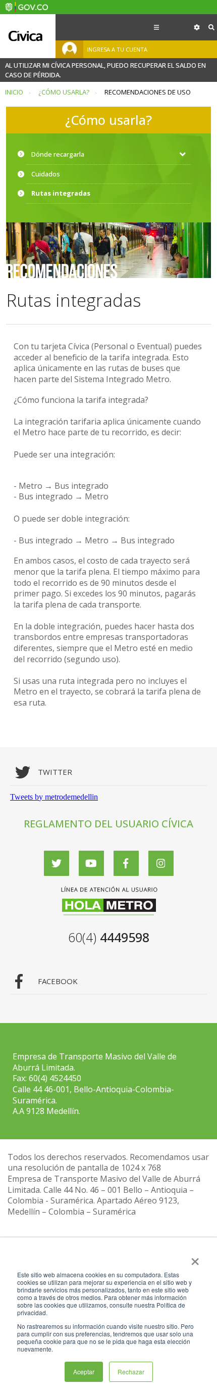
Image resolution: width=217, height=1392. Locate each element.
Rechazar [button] (131, 1371)
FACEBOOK (58, 981)
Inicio (14, 92)
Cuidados (45, 173)
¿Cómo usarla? (63, 92)
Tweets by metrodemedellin (54, 797)
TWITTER (55, 772)
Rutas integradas (60, 193)
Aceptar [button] (83, 1371)
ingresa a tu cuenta (117, 49)
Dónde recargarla (57, 154)
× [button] (195, 1258)
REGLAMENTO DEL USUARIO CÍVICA (108, 823)
